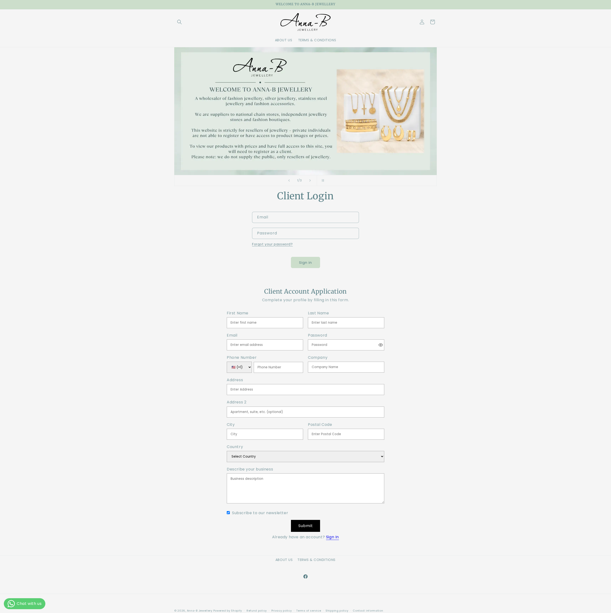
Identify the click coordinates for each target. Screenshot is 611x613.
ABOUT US (284, 559)
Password (317, 335)
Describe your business (250, 469)
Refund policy (257, 611)
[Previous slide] (289, 180)
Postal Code (320, 424)
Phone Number (242, 357)
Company (317, 357)
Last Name (318, 313)
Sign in (305, 262)
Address (235, 380)
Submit (305, 525)
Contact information (368, 611)
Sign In (332, 537)
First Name (237, 313)
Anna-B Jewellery (199, 611)
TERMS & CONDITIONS (316, 559)
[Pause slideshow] (322, 180)
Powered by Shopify (227, 611)
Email (232, 335)
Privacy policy (281, 611)
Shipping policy (337, 611)
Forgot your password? (272, 244)
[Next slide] (310, 180)
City (231, 424)
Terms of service (308, 611)
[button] (179, 22)
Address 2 (236, 402)
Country (235, 446)
